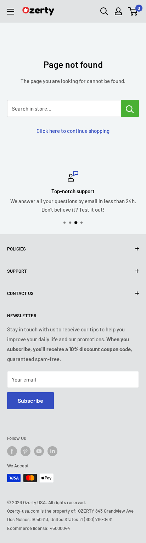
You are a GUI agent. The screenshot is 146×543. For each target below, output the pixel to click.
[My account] (118, 11)
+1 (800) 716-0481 (96, 519)
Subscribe (30, 400)
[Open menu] (10, 11)
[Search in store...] (130, 108)
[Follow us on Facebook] (12, 451)
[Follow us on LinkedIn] (52, 451)
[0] (133, 11)
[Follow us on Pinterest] (25, 451)
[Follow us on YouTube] (39, 451)
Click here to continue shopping (73, 131)
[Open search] (104, 11)
